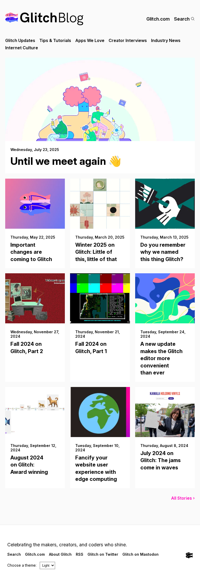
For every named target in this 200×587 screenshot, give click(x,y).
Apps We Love (89, 40)
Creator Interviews (128, 40)
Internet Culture (21, 47)
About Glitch (60, 554)
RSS (79, 554)
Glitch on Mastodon (140, 554)
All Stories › (183, 498)
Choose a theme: (21, 565)
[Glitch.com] (189, 555)
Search (182, 19)
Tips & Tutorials (55, 40)
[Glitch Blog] (44, 19)
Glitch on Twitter (103, 554)
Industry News (165, 40)
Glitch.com (158, 19)
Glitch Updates (20, 40)
